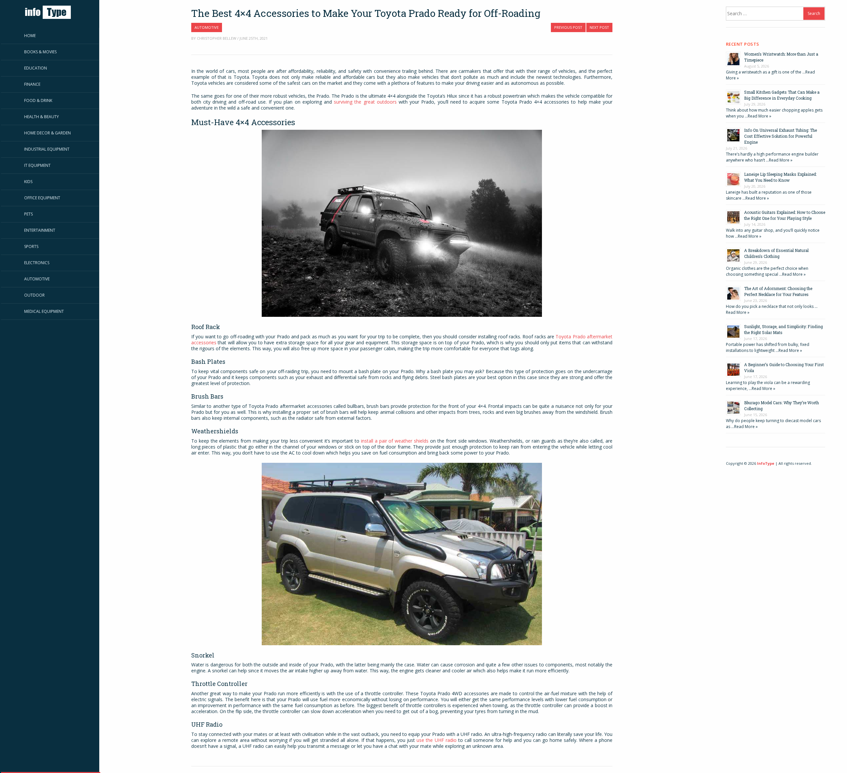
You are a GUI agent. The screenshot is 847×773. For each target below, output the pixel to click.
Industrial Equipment (46, 149)
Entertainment (39, 230)
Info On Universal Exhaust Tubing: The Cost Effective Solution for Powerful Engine (780, 136)
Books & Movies (40, 52)
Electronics (36, 263)
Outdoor (34, 295)
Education (35, 68)
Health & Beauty (41, 117)
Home (30, 35)
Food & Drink (38, 100)
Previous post (568, 27)
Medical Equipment (44, 311)
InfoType (765, 463)
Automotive (37, 279)
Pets (28, 214)
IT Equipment (37, 165)
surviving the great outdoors (365, 102)
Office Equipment (42, 198)
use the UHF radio (436, 740)
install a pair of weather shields (394, 441)
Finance (32, 84)
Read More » (759, 116)
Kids (28, 181)
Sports (31, 246)
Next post (599, 27)
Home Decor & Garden (47, 133)
